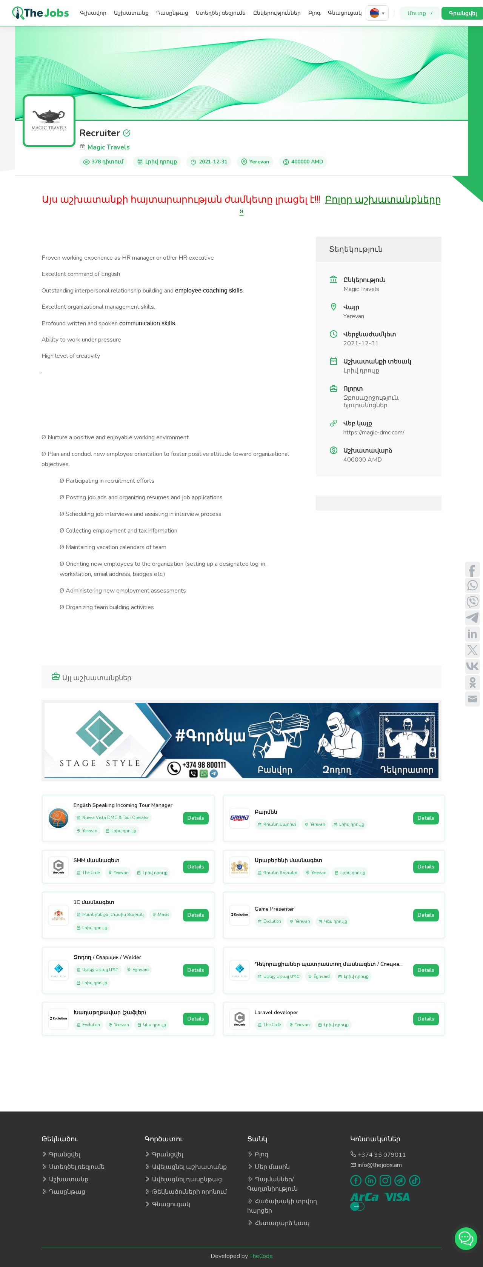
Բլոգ (314, 12)
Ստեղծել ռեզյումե (221, 12)
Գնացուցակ (345, 12)
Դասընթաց (172, 12)
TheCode (261, 1256)
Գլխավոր (93, 12)
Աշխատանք (131, 12)
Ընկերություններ (277, 12)
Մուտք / (420, 13)
